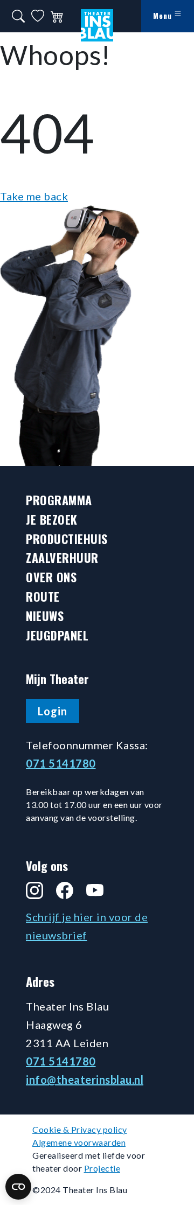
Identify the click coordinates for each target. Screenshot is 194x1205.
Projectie (102, 1168)
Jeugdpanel (57, 635)
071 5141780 (61, 763)
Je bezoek (52, 519)
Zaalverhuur (62, 557)
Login (52, 711)
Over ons (51, 577)
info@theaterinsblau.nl (84, 1079)
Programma (59, 500)
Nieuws (45, 616)
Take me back (34, 196)
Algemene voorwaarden (79, 1142)
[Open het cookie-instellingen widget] (18, 1187)
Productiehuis (67, 539)
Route (43, 596)
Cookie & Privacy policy (79, 1129)
